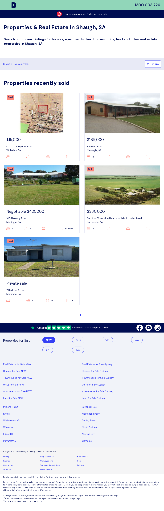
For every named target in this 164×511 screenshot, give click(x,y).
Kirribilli (6, 413)
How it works (83, 456)
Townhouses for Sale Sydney (98, 377)
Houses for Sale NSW (15, 371)
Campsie (87, 441)
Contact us (8, 465)
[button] (7, 5)
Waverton (8, 427)
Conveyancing (46, 461)
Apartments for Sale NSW (17, 391)
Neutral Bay (88, 434)
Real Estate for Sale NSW (17, 364)
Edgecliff (8, 434)
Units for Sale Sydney (93, 384)
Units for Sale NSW (13, 384)
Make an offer (46, 469)
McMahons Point (91, 413)
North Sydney (89, 427)
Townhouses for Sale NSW (17, 377)
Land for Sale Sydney (93, 398)
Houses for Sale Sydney (95, 371)
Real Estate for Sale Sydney (97, 364)
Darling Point (89, 420)
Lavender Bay (89, 407)
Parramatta (9, 441)
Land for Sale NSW (13, 398)
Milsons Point (10, 407)
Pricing (6, 456)
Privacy (80, 465)
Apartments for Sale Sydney (97, 391)
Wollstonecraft (11, 420)
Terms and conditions (50, 465)
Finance (6, 461)
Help (79, 461)
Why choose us (47, 456)
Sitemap (7, 469)
